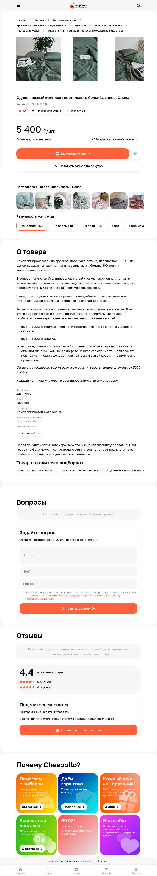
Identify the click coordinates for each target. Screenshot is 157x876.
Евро (116, 226)
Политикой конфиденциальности (67, 595)
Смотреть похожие (75, 154)
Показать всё (27, 433)
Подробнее (86, 861)
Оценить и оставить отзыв (81, 730)
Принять (102, 861)
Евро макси (138, 226)
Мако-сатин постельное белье (81, 470)
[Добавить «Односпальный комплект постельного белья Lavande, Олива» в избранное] (135, 153)
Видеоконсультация (48, 110)
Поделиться (77, 110)
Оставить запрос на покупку (81, 166)
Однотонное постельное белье (128, 470)
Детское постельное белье (38, 470)
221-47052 (37, 104)
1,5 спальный (63, 226)
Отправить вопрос (76, 608)
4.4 (24, 110)
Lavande (22, 403)
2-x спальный (93, 226)
